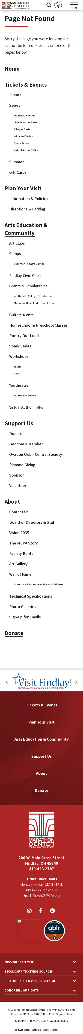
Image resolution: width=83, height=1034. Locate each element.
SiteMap (20, 1020)
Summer (16, 161)
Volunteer (17, 485)
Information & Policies (28, 198)
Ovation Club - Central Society (35, 454)
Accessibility (59, 1020)
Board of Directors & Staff (32, 522)
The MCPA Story (23, 543)
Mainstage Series (24, 115)
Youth (17, 366)
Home (12, 68)
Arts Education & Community (42, 739)
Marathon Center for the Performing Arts (15, 5)
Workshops (19, 356)
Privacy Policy (38, 1020)
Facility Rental (21, 553)
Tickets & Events (26, 84)
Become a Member (26, 444)
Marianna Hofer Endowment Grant (35, 303)
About (12, 501)
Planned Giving (22, 464)
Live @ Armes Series (26, 122)
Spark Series (21, 143)
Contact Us (19, 511)
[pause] (68, 674)
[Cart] (58, 5)
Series (14, 105)
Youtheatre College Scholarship (33, 296)
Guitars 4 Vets (21, 314)
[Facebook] (41, 911)
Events (15, 94)
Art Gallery (18, 563)
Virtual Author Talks (26, 150)
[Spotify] (53, 911)
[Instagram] (30, 911)
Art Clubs (17, 243)
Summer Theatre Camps (29, 264)
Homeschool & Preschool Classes (38, 325)
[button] (7, 682)
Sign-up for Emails (25, 617)
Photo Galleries (22, 606)
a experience (37, 1029)
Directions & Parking (27, 209)
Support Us (19, 423)
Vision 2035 (19, 532)
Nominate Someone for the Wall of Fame (38, 584)
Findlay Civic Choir (25, 275)
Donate (15, 433)
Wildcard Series (23, 136)
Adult (17, 373)
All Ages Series (23, 129)
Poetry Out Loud (24, 335)
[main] (41, 334)
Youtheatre (19, 385)
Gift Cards (18, 172)
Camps (15, 253)
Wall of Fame (20, 574)
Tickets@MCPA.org (46, 895)
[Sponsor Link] (41, 681)
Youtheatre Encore (25, 395)
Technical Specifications (30, 596)
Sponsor (16, 475)
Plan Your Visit (23, 188)
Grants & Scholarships (28, 286)
